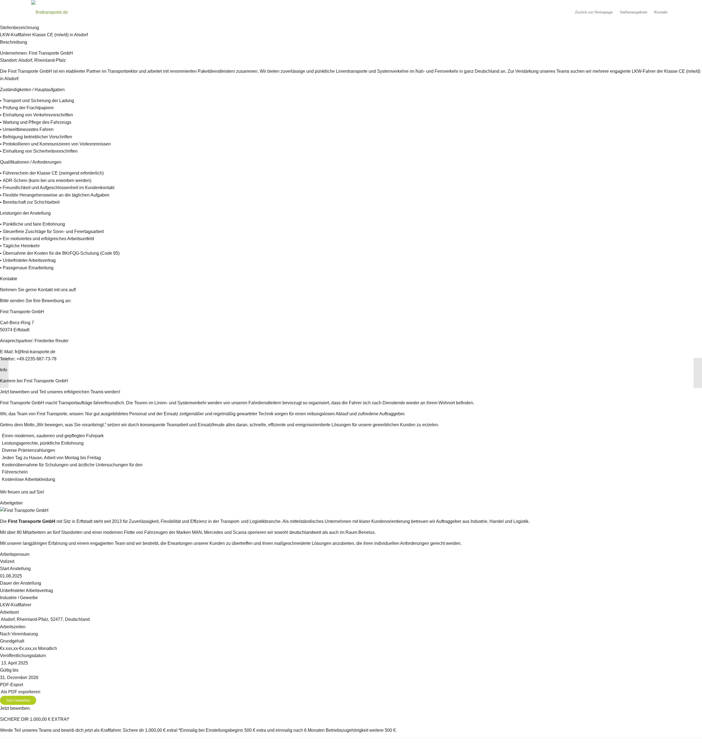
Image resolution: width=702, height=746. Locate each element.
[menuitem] (593, 12)
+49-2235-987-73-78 (36, 359)
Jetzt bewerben (18, 700)
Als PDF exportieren (20, 691)
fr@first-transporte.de (34, 351)
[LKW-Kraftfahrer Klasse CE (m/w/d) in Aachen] (4, 373)
